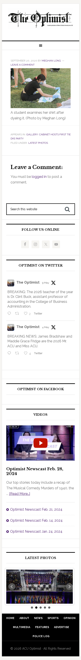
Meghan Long (51, 60)
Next (69, 586)
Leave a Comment (23, 64)
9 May (45, 282)
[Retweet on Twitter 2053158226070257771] (18, 314)
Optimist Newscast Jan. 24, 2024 (36, 531)
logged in (39, 177)
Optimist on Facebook (40, 389)
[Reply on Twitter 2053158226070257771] (10, 314)
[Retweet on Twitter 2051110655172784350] (18, 353)
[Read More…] (19, 494)
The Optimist (28, 282)
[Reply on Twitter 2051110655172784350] (10, 353)
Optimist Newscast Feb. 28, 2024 (34, 471)
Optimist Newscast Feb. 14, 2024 (36, 520)
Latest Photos (38, 142)
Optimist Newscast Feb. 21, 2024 (36, 509)
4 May (45, 327)
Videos (40, 415)
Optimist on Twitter (41, 265)
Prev (11, 586)
